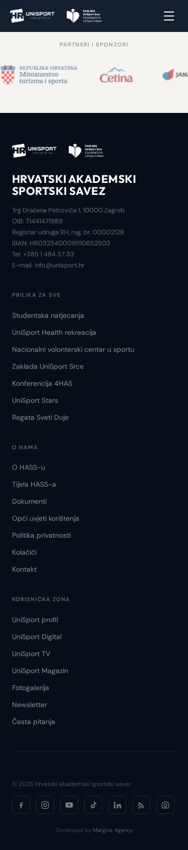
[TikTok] (93, 805)
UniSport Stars (35, 400)
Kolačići (24, 552)
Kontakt (24, 569)
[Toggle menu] (169, 15)
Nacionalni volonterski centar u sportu (73, 349)
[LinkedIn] (117, 805)
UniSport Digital (37, 636)
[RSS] (141, 805)
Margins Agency (113, 830)
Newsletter (29, 704)
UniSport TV (31, 653)
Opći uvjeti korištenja (45, 518)
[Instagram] (45, 805)
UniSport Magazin (40, 670)
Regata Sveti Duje (40, 417)
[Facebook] (21, 805)
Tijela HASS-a (34, 484)
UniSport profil (35, 619)
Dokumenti (29, 501)
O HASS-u (28, 467)
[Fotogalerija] (165, 805)
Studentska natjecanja (48, 315)
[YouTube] (69, 805)
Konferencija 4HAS (42, 383)
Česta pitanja (33, 721)
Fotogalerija (30, 687)
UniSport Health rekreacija (54, 332)
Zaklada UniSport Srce (48, 366)
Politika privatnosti (41, 535)
